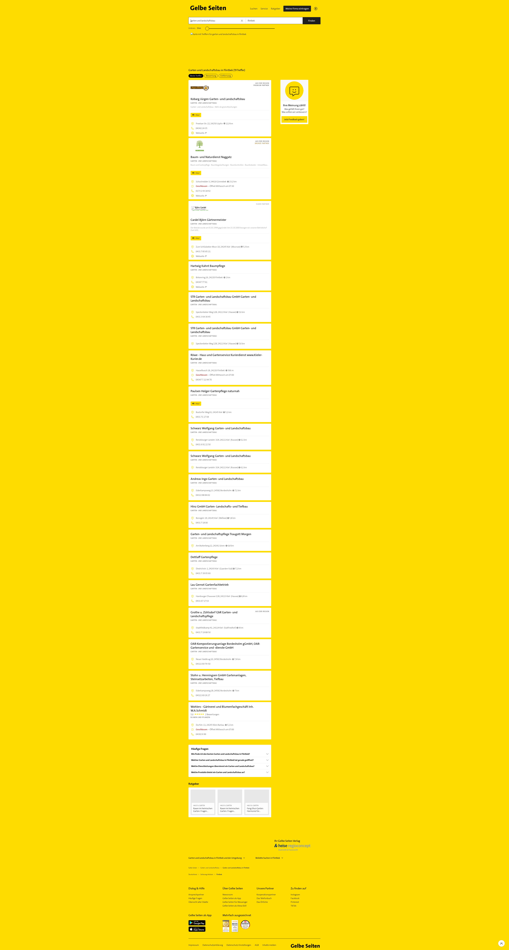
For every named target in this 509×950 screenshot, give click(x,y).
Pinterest (295, 902)
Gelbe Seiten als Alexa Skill (234, 905)
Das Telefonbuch (264, 898)
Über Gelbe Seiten (233, 888)
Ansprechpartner (196, 894)
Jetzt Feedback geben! (294, 119)
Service (264, 8)
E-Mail (196, 115)
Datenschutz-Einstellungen (239, 945)
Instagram (295, 894)
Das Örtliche (262, 902)
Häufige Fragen (195, 898)
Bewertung (211, 75)
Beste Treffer (196, 75)
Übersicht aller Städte (198, 902)
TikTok (293, 905)
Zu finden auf (298, 888)
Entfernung (225, 75)
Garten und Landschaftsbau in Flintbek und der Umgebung (215, 858)
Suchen (253, 8)
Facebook (295, 898)
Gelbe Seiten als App (232, 898)
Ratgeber (275, 8)
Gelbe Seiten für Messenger (235, 902)
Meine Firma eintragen (297, 8)
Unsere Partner (265, 888)
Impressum (193, 945)
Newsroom (228, 894)
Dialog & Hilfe (196, 888)
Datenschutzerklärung (213, 945)
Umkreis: (194, 28)
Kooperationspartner (266, 894)
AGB (257, 945)
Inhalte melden (269, 945)
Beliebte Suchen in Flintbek (268, 858)
